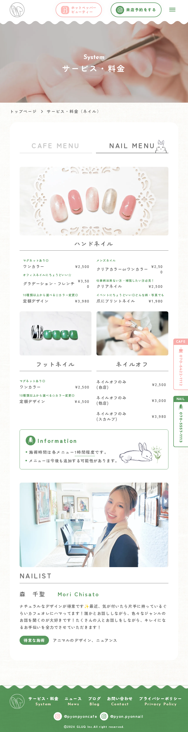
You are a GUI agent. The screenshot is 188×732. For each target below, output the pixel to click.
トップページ (23, 111)
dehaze (172, 9)
